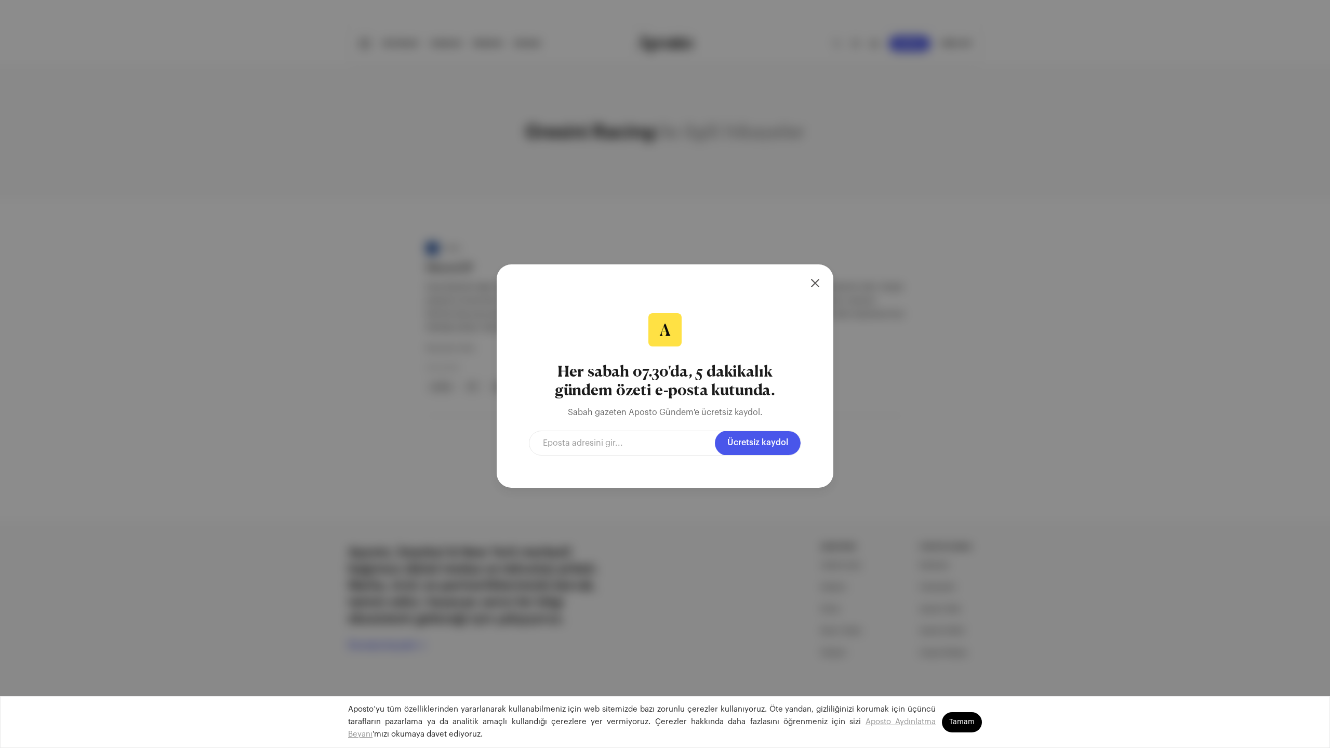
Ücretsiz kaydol (757, 442)
